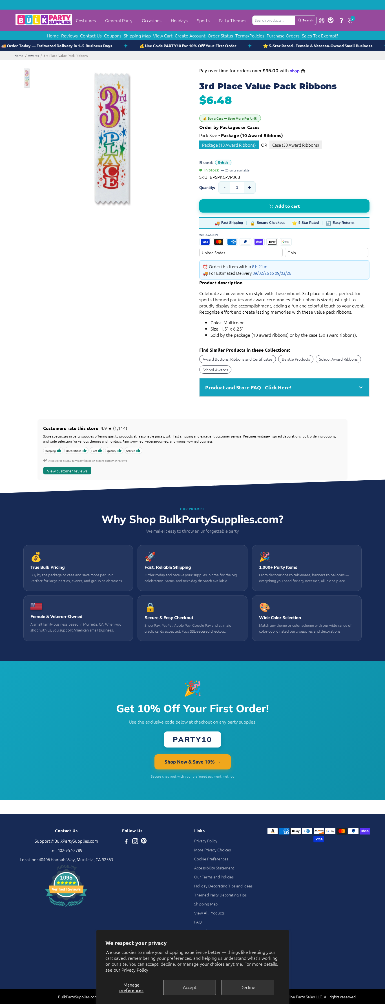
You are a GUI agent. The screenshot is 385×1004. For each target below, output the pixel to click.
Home (53, 35)
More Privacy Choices (212, 850)
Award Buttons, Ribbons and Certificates (238, 359)
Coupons (112, 35)
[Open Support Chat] (341, 20)
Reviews (69, 35)
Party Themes (232, 20)
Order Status (220, 35)
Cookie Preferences (211, 859)
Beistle (223, 162)
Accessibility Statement (214, 868)
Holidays (179, 20)
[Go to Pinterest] (144, 842)
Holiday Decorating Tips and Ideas (223, 886)
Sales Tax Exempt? (320, 35)
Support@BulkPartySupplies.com (66, 841)
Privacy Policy (134, 970)
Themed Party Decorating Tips (220, 895)
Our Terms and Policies (214, 877)
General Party (118, 20)
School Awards (215, 369)
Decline (247, 987)
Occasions (151, 20)
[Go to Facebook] (126, 842)
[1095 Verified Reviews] (66, 907)
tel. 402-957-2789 (66, 850)
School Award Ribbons (338, 359)
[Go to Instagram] (135, 842)
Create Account (190, 35)
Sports (203, 20)
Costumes (86, 20)
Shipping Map (137, 35)
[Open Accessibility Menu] (331, 20)
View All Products (209, 913)
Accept (189, 987)
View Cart (162, 35)
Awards (33, 55)
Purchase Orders (283, 35)
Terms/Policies (249, 35)
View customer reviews (67, 471)
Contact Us (91, 35)
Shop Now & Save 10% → (193, 762)
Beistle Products (296, 359)
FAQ (198, 922)
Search (307, 20)
